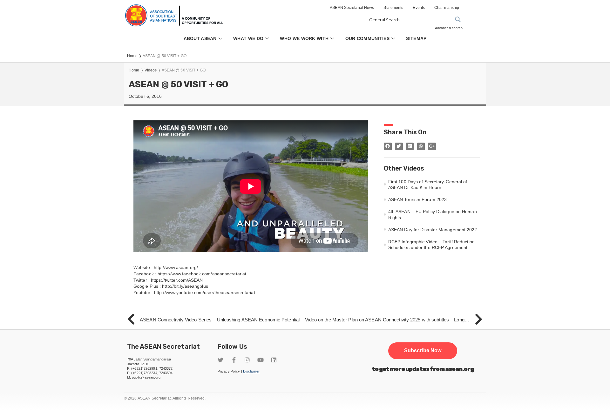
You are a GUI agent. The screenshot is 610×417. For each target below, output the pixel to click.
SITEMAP (416, 38)
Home (134, 70)
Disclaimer (251, 371)
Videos (151, 70)
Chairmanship (446, 7)
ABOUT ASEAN (200, 38)
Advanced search (449, 28)
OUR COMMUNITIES (367, 38)
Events (419, 7)
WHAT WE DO (248, 38)
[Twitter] (220, 360)
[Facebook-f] (234, 360)
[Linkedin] (274, 360)
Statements (393, 7)
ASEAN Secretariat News (352, 7)
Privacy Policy (229, 371)
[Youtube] (260, 360)
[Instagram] (247, 360)
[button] (422, 350)
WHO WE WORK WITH (304, 38)
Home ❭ (135, 56)
